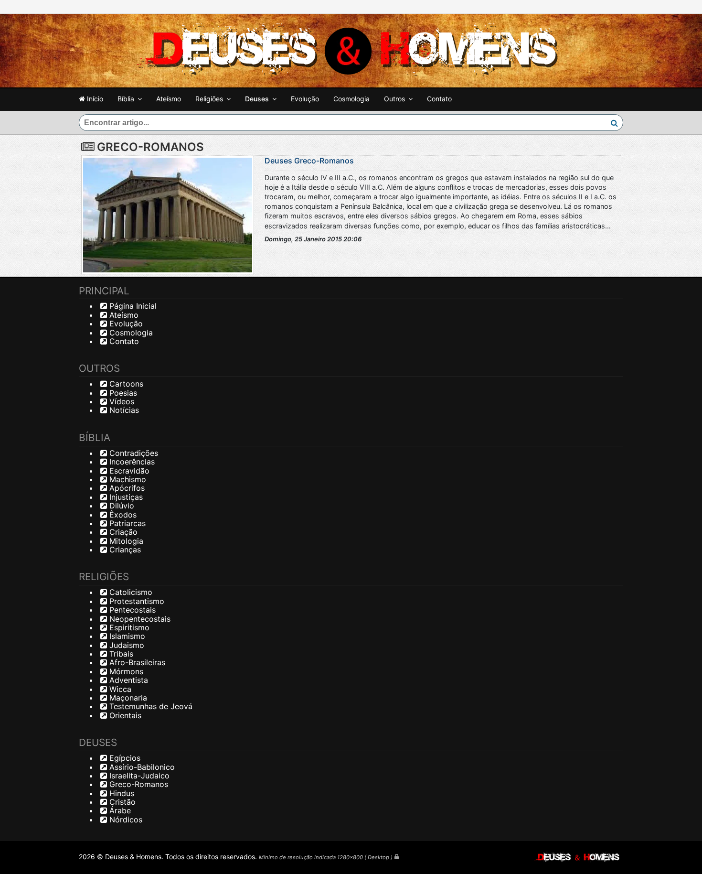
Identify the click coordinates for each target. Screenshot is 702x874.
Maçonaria (127, 697)
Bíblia (125, 99)
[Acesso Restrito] (396, 856)
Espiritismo (128, 627)
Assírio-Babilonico (141, 767)
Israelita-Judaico (138, 775)
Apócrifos (126, 488)
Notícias (123, 410)
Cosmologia (351, 99)
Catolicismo (129, 592)
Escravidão (128, 470)
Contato (439, 99)
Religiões (209, 99)
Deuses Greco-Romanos (309, 160)
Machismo (126, 479)
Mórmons (125, 671)
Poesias (122, 393)
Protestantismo (135, 601)
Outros (394, 99)
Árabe (119, 810)
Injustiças (125, 497)
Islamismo (126, 636)
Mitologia (125, 541)
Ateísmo (168, 99)
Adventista (127, 680)
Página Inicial (132, 306)
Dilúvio (120, 505)
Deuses (257, 99)
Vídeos (120, 401)
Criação (122, 532)
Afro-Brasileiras (136, 662)
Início (94, 99)
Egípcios (123, 758)
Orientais (124, 715)
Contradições (132, 453)
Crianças (124, 549)
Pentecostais (131, 610)
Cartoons (125, 383)
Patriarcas (126, 523)
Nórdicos (124, 819)
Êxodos (122, 514)
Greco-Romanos (137, 784)
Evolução (305, 99)
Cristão (121, 802)
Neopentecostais (138, 619)
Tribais (120, 653)
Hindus (120, 793)
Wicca (119, 689)
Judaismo (125, 645)
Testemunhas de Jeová (149, 706)
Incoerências (131, 461)
